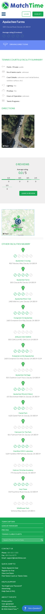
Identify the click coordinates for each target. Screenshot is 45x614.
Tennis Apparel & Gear (10, 568)
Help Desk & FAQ (8, 591)
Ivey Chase (23, 489)
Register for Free (8, 570)
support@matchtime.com (16, 558)
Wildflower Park (23, 508)
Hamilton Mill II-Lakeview (23, 451)
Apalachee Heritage (23, 375)
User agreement (8, 604)
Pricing (5, 530)
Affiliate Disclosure (9, 606)
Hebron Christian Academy (23, 470)
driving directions (18, 44)
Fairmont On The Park (23, 432)
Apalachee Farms (23, 280)
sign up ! (37, 14)
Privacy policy (7, 601)
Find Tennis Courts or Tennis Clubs (14, 576)
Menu (4, 14)
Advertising (6, 588)
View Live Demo (8, 573)
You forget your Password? (12, 586)
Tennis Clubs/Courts (12, 534)
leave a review (28, 193)
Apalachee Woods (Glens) (23, 394)
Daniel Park (23, 413)
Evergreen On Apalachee (23, 318)
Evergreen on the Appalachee (23, 356)
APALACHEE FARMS (23, 337)
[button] (32, 608)
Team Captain (8, 521)
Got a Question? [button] (34, 608)
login (26, 14)
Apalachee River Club (23, 299)
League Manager (10, 526)
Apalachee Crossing (23, 261)
